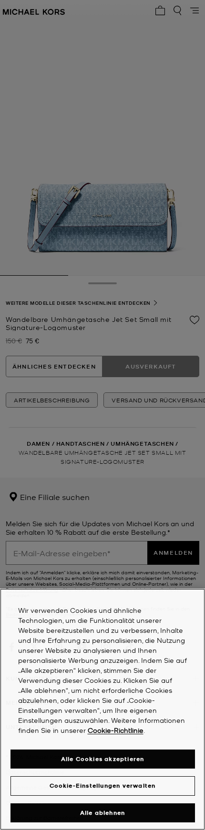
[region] (102, 709)
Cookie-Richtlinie (116, 730)
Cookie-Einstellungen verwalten (103, 785)
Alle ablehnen (102, 813)
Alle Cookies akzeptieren (102, 759)
